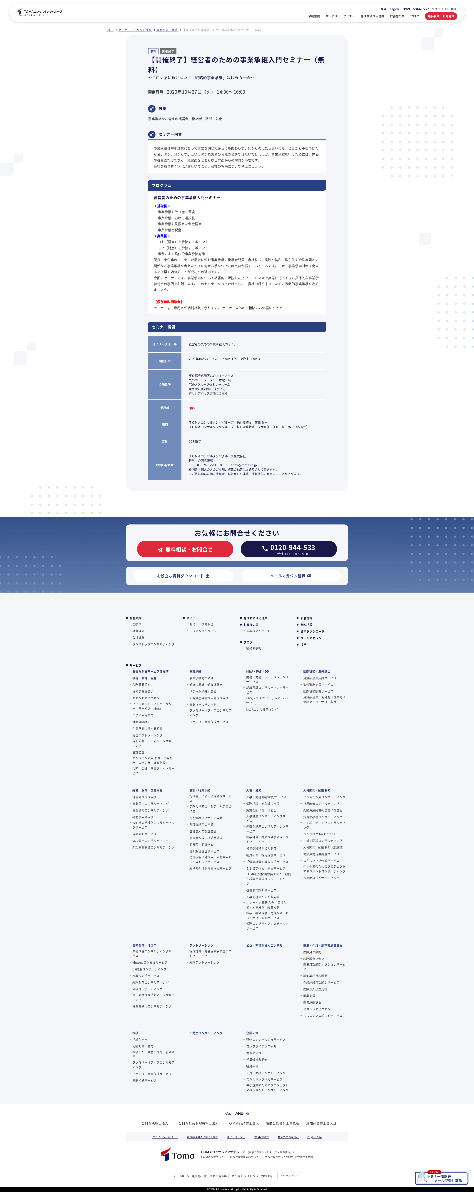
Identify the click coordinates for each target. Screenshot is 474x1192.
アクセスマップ (289, 1176)
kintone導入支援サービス (150, 962)
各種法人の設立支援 (203, 831)
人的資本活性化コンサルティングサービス (153, 825)
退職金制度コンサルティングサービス (267, 828)
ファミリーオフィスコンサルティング (210, 712)
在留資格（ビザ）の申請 (206, 818)
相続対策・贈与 (142, 1046)
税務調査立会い (142, 691)
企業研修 (252, 1033)
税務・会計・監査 (144, 678)
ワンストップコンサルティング (153, 644)
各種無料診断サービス (261, 890)
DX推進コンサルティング (149, 969)
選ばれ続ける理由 (255, 618)
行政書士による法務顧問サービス (210, 798)
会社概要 (138, 637)
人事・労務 (253, 790)
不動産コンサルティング (206, 1033)
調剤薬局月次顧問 (315, 975)
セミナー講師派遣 (201, 624)
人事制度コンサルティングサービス (267, 818)
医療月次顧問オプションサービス (324, 966)
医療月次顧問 (312, 952)
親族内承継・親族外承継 (206, 684)
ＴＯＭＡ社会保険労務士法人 (196, 1123)
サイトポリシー (236, 1137)
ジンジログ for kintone (319, 834)
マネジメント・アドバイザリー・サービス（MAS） (152, 706)
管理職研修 (253, 1053)
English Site (314, 1137)
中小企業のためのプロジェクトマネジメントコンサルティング (324, 868)
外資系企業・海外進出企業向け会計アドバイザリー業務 (324, 699)
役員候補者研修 (256, 1059)
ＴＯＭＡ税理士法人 (153, 1123)
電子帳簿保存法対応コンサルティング (153, 997)
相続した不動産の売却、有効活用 (153, 1054)
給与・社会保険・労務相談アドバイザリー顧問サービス (267, 915)
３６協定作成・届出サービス (266, 868)
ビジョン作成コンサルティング (324, 797)
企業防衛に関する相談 (147, 728)
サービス (136, 665)
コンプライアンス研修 (261, 1046)
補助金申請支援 (142, 817)
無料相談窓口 (261, 1137)
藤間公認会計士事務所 (282, 1123)
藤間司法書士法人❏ (321, 1123)
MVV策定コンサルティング (150, 840)
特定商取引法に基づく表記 (202, 1137)
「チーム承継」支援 (203, 691)
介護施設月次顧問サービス (321, 982)
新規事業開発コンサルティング (153, 847)
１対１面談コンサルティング (323, 840)
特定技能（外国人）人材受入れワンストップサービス (210, 859)
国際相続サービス (144, 1080)
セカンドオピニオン (146, 698)
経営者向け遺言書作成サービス (210, 868)
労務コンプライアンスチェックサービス (267, 926)
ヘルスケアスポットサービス (323, 1015)
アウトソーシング (201, 945)
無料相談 (307, 625)
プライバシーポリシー (165, 1137)
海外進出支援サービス (318, 684)
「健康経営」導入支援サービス (267, 861)
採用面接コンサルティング (321, 878)
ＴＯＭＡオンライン (203, 630)
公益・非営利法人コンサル (264, 945)
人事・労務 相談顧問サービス (266, 797)
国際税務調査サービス (318, 691)
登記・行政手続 (200, 790)
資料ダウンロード (313, 631)
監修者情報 (253, 648)
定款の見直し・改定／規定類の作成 (210, 808)
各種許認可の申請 (201, 824)
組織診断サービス (144, 834)
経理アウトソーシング (147, 735)
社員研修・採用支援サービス (266, 855)
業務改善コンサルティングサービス (153, 953)
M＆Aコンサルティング (262, 709)
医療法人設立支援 (315, 989)
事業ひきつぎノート (203, 704)
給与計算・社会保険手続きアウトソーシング (267, 839)
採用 (383, 9)
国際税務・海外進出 (317, 671)
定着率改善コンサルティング (323, 817)
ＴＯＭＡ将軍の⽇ (144, 715)
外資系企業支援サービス (320, 678)
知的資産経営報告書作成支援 (209, 698)
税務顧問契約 (141, 684)
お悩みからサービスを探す (150, 671)
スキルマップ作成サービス (321, 860)
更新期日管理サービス (204, 851)
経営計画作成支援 (144, 797)
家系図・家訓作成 (201, 844)
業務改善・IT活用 (144, 945)
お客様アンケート (258, 630)
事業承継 (195, 671)
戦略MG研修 (140, 722)
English (394, 9)
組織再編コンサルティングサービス (267, 690)
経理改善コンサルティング (150, 982)
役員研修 (252, 1066)
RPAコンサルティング (147, 989)
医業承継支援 (312, 1002)
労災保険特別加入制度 (261, 848)
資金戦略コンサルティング (150, 810)
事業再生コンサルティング (150, 803)
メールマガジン (311, 638)
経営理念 (138, 630)
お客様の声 (251, 625)
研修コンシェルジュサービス (266, 1039)
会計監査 (138, 752)
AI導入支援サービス (145, 975)
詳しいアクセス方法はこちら (208, 393)
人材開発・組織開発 (317, 790)
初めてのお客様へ (288, 1137)
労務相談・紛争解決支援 (263, 803)
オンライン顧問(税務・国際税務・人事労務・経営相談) (152, 760)
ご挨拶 (136, 624)
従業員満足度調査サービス (321, 854)
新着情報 (307, 618)
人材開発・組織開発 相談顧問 (323, 847)
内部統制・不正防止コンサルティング (153, 743)
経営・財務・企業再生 (147, 790)
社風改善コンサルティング (321, 803)
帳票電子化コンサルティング (152, 1006)
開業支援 (309, 995)
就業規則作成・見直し (261, 810)
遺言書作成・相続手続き (206, 838)
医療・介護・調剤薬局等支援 (323, 945)
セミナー (193, 618)
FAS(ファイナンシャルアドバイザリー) (267, 700)
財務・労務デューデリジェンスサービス (267, 679)
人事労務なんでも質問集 (263, 897)
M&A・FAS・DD (257, 671)
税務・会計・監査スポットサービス (153, 770)
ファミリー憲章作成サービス (209, 722)
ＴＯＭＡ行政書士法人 (242, 1123)
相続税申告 (140, 1039)
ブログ (248, 642)
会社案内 (136, 618)
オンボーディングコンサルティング (324, 825)
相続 (135, 1033)
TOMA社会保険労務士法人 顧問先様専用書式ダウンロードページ (268, 879)
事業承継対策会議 (201, 678)
